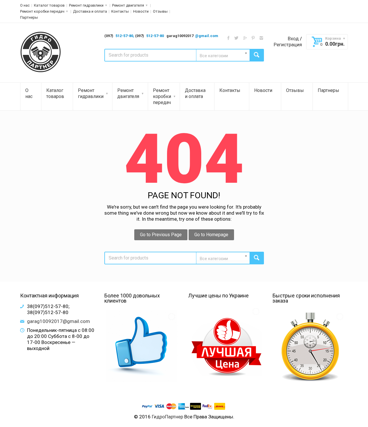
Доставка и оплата (90, 11)
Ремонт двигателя (128, 5)
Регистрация (288, 44)
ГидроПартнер (167, 417)
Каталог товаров (49, 5)
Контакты (120, 11)
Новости (141, 11)
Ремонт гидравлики (86, 5)
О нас (25, 5)
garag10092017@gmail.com (58, 321)
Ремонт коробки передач (42, 11)
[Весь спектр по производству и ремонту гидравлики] (41, 52)
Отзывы (160, 11)
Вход (293, 38)
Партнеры (29, 17)
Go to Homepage (211, 234)
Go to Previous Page (161, 234)
